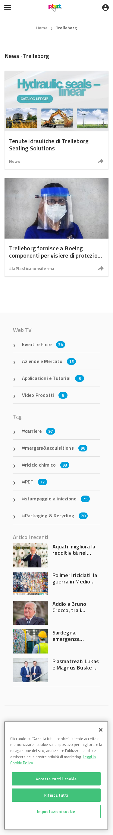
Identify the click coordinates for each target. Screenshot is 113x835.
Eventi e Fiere (42, 344)
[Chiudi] (100, 730)
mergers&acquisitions (55, 447)
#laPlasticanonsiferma (31, 268)
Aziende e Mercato (48, 361)
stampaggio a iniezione (56, 498)
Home (42, 27)
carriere (39, 431)
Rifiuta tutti (56, 795)
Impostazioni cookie (56, 811)
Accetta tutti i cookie (56, 779)
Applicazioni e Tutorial (51, 378)
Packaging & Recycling (55, 515)
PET (35, 481)
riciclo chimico (46, 464)
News (14, 161)
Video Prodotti (43, 395)
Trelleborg (66, 27)
